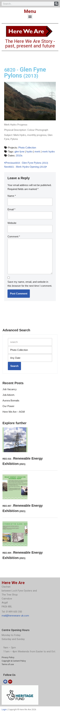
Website (12, 223)
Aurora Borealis (10, 400)
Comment (14, 236)
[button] (30, 16)
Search (14, 366)
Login (4, 709)
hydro (29, 151)
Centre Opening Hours (16, 630)
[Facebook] (5, 682)
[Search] (56, 4)
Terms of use (8, 664)
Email (11, 209)
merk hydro (48, 151)
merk (37, 151)
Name (12, 195)
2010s (19, 155)
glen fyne (19, 151)
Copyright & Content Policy (14, 661)
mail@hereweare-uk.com (15, 615)
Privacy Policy (8, 657)
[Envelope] (10, 682)
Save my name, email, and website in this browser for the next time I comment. (30, 283)
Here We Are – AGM (13, 411)
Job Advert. (8, 394)
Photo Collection (27, 147)
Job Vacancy (9, 389)
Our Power (8, 406)
